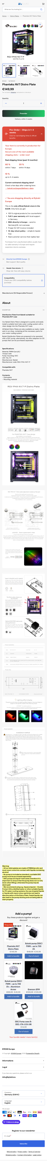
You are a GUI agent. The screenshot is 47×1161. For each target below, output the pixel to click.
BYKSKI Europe (16, 1053)
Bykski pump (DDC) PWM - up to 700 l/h (33, 946)
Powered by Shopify (32, 1053)
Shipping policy (11, 1155)
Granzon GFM (34, 989)
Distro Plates (14, 16)
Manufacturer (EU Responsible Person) (17, 293)
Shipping (13, 92)
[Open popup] (29, 259)
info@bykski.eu (9, 1077)
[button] (3, 3)
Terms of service (34, 1152)
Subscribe (23, 1144)
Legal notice (37, 1155)
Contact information (24, 1155)
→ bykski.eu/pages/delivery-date (19, 188)
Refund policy (12, 1152)
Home (4, 16)
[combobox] (23, 9)
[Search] (42, 9)
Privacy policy (22, 1152)
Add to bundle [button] (13, 956)
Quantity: (5, 98)
